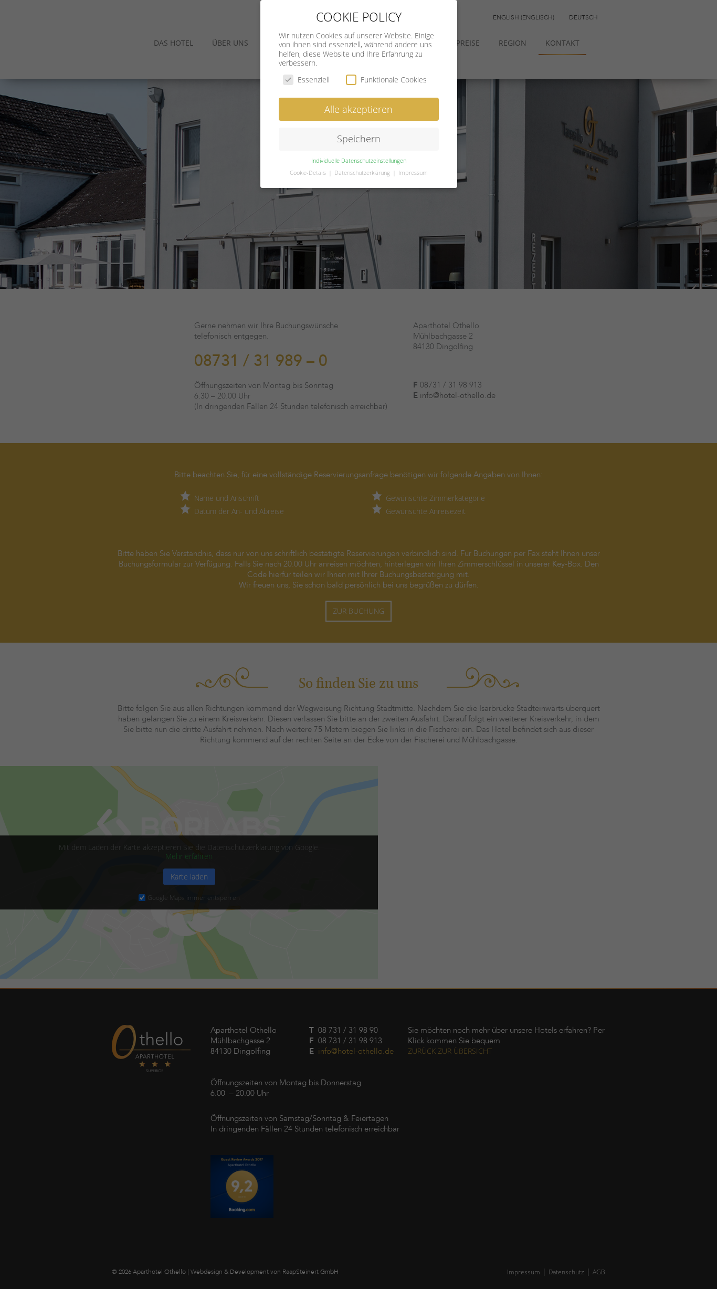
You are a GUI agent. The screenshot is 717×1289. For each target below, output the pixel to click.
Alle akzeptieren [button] (358, 109)
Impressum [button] (413, 172)
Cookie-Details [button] (309, 172)
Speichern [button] (359, 138)
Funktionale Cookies (394, 80)
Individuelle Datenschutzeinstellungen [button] (358, 160)
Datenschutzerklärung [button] (363, 172)
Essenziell (314, 80)
